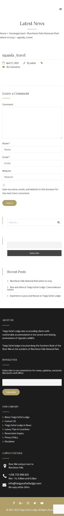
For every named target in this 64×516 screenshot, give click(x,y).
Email (6, 157)
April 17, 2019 (12, 63)
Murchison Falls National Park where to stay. (31, 280)
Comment (7, 104)
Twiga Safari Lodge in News (18, 425)
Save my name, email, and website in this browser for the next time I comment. (30, 191)
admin (33, 63)
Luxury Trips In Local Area (17, 429)
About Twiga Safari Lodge (17, 417)
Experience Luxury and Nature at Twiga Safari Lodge (35, 295)
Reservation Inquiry (14, 433)
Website (6, 171)
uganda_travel (13, 55)
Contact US (10, 421)
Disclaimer (10, 441)
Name (6, 143)
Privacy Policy (11, 437)
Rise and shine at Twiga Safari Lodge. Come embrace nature (34, 288)
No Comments (13, 66)
